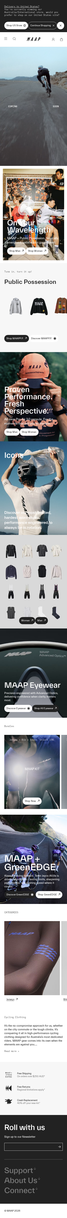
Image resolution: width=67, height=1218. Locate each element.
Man (39, 620)
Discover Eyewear (16, 708)
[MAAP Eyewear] (33, 673)
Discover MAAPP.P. (41, 338)
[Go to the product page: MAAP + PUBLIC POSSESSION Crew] (38, 305)
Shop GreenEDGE (47, 894)
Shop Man (14, 251)
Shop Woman (35, 251)
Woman (25, 620)
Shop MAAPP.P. (14, 338)
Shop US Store (14, 25)
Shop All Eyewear (43, 708)
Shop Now (30, 801)
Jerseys (10, 999)
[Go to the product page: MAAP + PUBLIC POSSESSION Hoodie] (15, 305)
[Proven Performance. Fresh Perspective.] (33, 396)
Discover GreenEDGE (17, 894)
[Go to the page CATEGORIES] (32, 958)
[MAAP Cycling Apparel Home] (33, 40)
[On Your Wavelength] (33, 214)
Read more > (11, 1051)
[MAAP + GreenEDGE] (33, 859)
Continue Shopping (40, 25)
